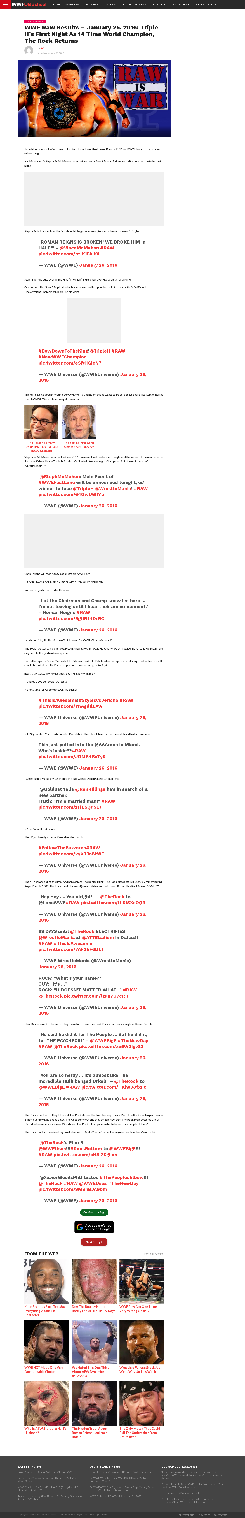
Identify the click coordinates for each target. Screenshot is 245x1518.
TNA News (109, 4)
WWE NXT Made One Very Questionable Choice (44, 1370)
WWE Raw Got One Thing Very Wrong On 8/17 (138, 1309)
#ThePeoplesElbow (122, 1177)
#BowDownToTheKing (63, 351)
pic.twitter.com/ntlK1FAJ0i (68, 253)
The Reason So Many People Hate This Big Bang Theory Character (41, 446)
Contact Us (220, 1515)
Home (56, 4)
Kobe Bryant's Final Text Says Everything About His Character (45, 1311)
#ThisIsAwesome (57, 700)
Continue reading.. (94, 1212)
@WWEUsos (52, 1148)
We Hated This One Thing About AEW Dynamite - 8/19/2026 (91, 1372)
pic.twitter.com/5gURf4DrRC (71, 618)
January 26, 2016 (98, 265)
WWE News (72, 4)
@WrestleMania (113, 488)
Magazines (180, 4)
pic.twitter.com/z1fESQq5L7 (70, 807)
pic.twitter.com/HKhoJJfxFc (113, 1087)
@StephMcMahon (60, 476)
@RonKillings (90, 789)
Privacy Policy (187, 1515)
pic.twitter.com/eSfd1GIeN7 (70, 363)
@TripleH (99, 351)
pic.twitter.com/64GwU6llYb (71, 494)
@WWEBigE (103, 1040)
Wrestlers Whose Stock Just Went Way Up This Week (140, 1370)
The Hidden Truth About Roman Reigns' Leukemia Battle (89, 1433)
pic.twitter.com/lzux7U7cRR (96, 996)
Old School (159, 4)
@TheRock (112, 896)
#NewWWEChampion (62, 357)
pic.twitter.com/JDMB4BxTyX (71, 756)
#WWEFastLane (56, 482)
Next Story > (94, 1242)
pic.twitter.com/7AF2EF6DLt (70, 949)
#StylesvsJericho (98, 700)
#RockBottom (86, 1148)
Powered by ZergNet (154, 1254)
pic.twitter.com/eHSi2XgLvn (85, 1154)
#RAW (107, 248)
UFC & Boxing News (133, 4)
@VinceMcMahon (79, 248)
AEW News (91, 4)
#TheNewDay (133, 1040)
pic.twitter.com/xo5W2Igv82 (111, 1046)
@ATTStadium (98, 937)
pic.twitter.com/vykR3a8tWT (71, 853)
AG (42, 48)
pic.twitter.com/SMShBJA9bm (72, 1189)
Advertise (204, 1515)
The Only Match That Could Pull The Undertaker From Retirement (139, 1433)
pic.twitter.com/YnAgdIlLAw (70, 706)
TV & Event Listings (204, 4)
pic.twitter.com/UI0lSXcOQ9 (113, 902)
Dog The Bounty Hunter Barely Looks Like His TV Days (94, 1309)
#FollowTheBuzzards (62, 847)
